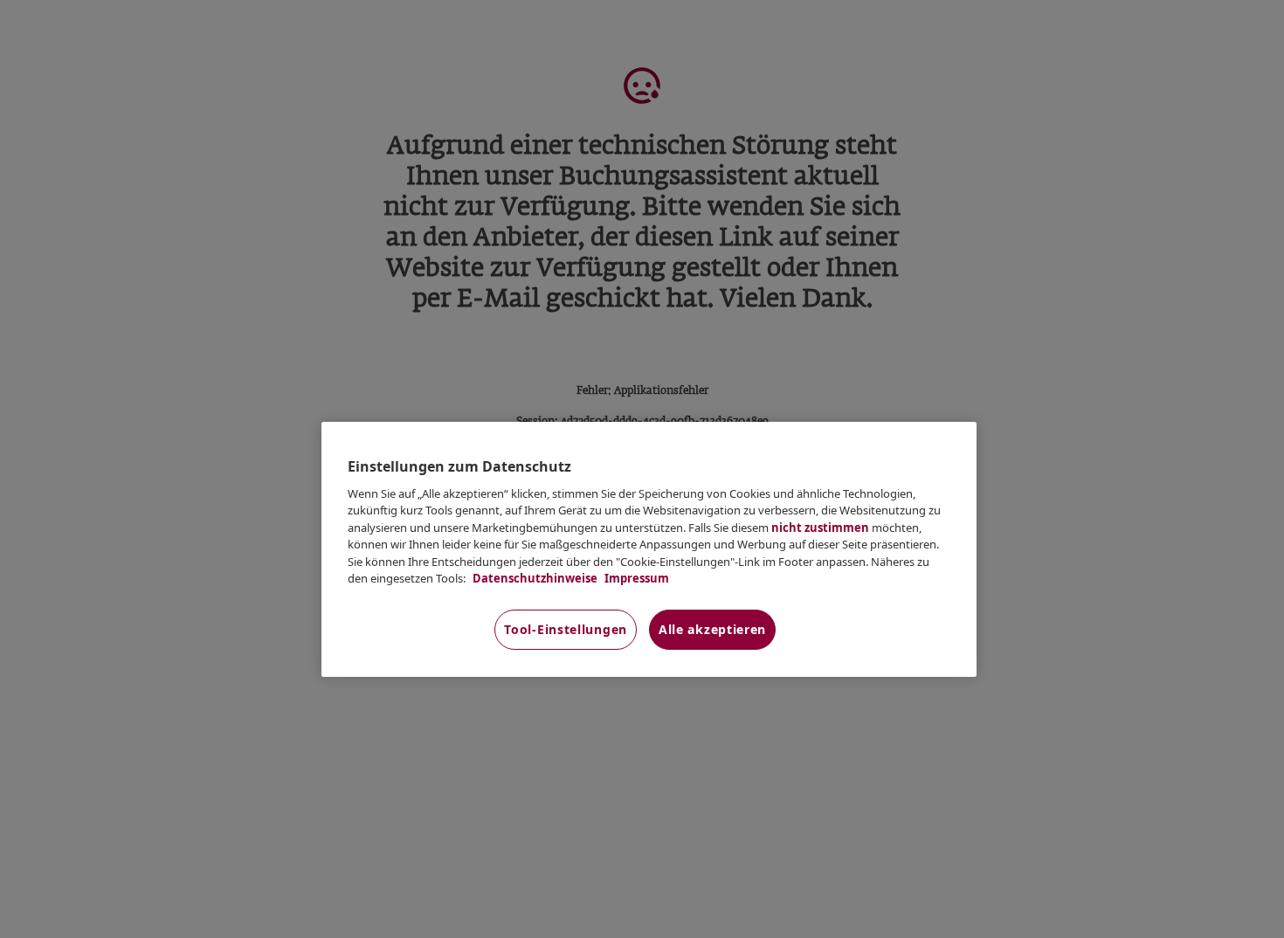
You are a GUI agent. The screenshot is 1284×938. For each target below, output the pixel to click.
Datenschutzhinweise (533, 578)
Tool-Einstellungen (565, 629)
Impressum (635, 578)
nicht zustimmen (820, 527)
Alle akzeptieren (712, 629)
